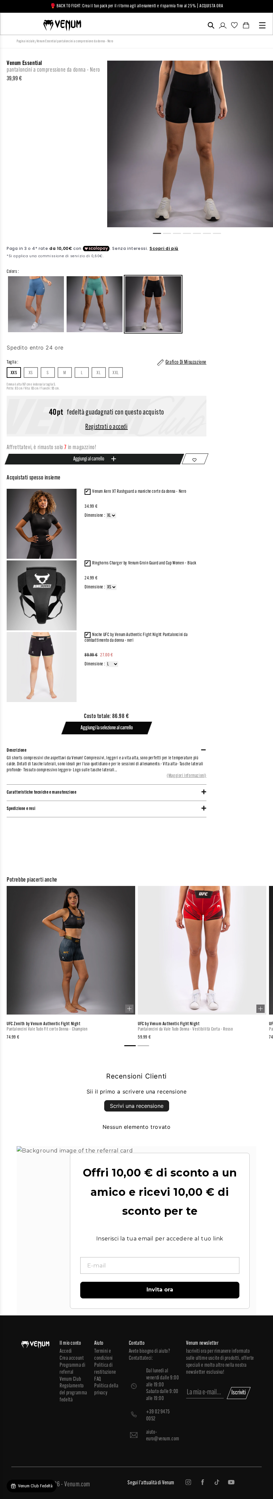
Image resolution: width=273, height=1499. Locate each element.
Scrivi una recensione (136, 1106)
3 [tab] (179, 232)
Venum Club (70, 1379)
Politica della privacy (106, 1389)
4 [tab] (189, 232)
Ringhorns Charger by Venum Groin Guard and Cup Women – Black (144, 563)
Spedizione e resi (21, 808)
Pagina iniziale (26, 41)
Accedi (66, 1351)
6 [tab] (209, 232)
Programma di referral (72, 1369)
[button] (211, 25)
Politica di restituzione (105, 1369)
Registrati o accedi (106, 427)
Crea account (72, 1358)
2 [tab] (169, 232)
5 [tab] (199, 232)
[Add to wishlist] (195, 458)
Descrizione (17, 750)
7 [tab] (219, 232)
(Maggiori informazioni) (186, 775)
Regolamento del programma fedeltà (73, 1393)
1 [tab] (159, 232)
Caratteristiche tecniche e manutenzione (41, 792)
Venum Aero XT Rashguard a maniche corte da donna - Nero (139, 491)
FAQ (97, 1379)
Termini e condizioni (103, 1355)
